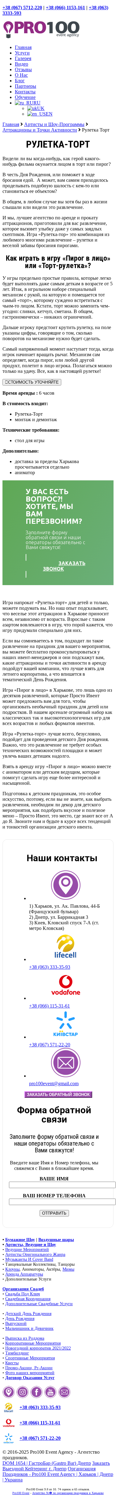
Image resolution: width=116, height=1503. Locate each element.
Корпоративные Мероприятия (33, 1343)
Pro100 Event (20, 1493)
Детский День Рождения (28, 1313)
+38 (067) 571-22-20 (49, 1044)
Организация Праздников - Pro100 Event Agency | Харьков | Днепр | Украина (57, 1474)
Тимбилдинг (17, 1353)
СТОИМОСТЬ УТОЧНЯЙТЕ (33, 382)
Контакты (25, 91)
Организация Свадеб (23, 1289)
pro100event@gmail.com (54, 1083)
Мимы (68, 1269)
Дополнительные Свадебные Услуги (39, 1303)
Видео (21, 64)
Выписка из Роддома (24, 1338)
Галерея (23, 58)
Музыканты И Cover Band (29, 1259)
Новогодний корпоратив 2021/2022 (38, 1348)
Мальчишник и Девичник (29, 1328)
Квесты (12, 1363)
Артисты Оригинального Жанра (35, 1254)
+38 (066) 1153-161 (65, 7)
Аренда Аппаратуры (24, 1274)
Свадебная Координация (27, 1299)
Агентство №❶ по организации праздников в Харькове (68, 1493)
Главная (23, 47)
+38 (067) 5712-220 (22, 7)
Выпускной (16, 1323)
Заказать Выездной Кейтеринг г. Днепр (56, 1465)
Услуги (22, 52)
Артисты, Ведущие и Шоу (30, 1244)
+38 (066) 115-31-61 (49, 1005)
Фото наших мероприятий (29, 1373)
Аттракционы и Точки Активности (39, 129)
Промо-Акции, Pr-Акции (29, 1368)
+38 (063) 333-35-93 (49, 967)
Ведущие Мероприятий (27, 1249)
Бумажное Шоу (20, 1239)
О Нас (21, 75)
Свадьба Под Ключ (22, 1294)
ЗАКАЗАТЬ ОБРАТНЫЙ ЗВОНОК (58, 1094)
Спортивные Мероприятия (30, 1358)
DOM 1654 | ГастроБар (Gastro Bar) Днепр (46, 1463)
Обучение (25, 97)
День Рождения (19, 1318)
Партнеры (25, 86)
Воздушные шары (56, 1239)
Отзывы (23, 69)
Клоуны (12, 1269)
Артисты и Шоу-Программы (54, 124)
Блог (20, 80)
